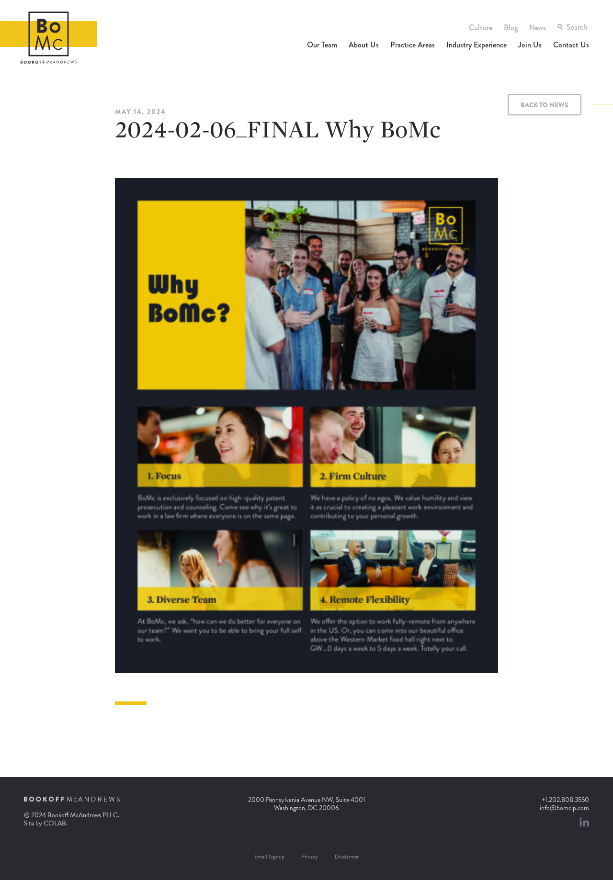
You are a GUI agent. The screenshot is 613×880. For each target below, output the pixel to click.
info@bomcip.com (564, 808)
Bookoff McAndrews (49, 37)
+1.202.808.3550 (565, 800)
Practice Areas (412, 44)
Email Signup (269, 856)
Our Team (322, 44)
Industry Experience (476, 44)
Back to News (544, 105)
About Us (364, 44)
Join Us (530, 44)
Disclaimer (347, 856)
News (537, 27)
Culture (480, 27)
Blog (511, 27)
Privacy (309, 856)
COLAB (55, 823)
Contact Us (571, 44)
